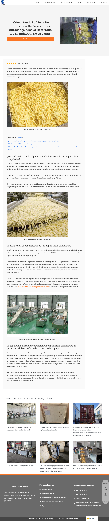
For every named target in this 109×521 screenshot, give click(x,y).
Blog (79, 2)
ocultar (19, 137)
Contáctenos (103, 2)
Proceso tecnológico (66, 2)
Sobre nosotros (90, 2)
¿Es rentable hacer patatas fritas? (21, 466)
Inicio (37, 2)
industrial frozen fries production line (33, 287)
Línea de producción (49, 2)
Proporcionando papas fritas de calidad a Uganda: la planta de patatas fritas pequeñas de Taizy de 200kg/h (54, 468)
